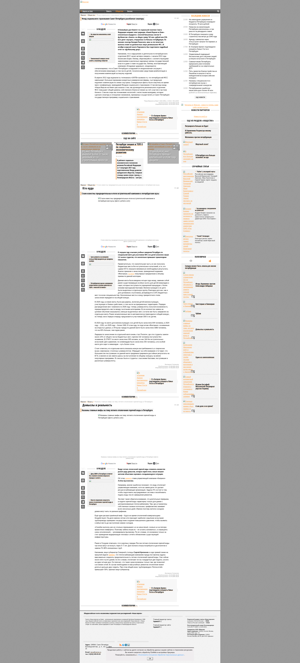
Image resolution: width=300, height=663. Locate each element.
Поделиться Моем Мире (83, 41)
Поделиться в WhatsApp (83, 53)
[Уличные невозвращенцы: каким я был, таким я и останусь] (188, 406)
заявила (128, 478)
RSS (120, 645)
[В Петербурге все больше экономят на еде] (188, 156)
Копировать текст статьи (83, 67)
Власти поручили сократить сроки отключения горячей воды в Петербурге (101, 502)
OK (150, 658)
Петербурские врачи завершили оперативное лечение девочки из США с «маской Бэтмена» (101, 285)
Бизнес (130, 11)
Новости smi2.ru (200, 116)
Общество (119, 11)
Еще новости (200, 97)
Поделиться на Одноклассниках (83, 48)
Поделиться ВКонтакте (83, 33)
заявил (112, 555)
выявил (131, 274)
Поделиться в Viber (83, 58)
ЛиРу (128, 645)
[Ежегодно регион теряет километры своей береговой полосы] (188, 243)
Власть (109, 11)
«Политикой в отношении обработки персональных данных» (161, 655)
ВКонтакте (126, 645)
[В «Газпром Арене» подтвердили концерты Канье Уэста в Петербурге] (142, 118)
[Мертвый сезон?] (188, 144)
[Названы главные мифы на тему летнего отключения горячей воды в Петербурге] (188, 329)
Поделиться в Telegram (83, 63)
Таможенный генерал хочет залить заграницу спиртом (99, 59)
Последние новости (200, 15)
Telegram (123, 645)
